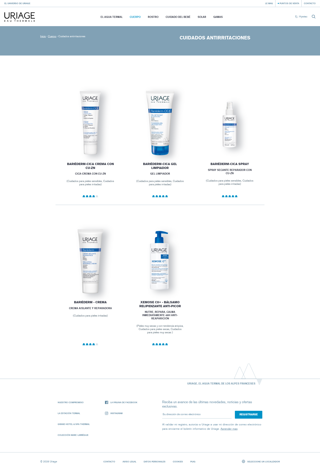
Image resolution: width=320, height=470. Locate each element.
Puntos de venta (289, 3)
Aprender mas (229, 428)
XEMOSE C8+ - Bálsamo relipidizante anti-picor (160, 304)
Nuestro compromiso (71, 402)
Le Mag (269, 3)
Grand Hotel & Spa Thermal (74, 424)
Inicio (43, 36)
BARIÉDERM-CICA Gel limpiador (160, 166)
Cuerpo (135, 17)
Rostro (153, 17)
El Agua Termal (112, 17)
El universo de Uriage (17, 3)
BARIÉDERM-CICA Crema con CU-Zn (90, 166)
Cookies (178, 461)
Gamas (218, 17)
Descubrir (90, 145)
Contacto (310, 3)
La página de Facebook (123, 402)
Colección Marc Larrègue (73, 435)
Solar (202, 17)
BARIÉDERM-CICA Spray (230, 164)
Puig (192, 461)
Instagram (116, 413)
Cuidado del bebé (178, 17)
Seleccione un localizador (263, 461)
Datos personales (154, 461)
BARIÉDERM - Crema (90, 302)
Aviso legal (129, 461)
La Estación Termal (69, 413)
